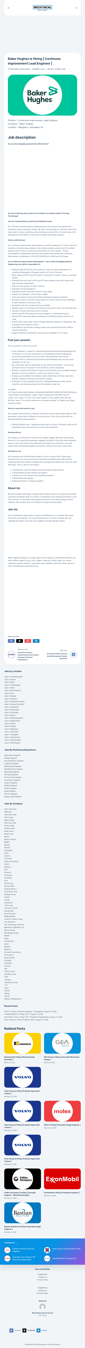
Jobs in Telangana (11, 734)
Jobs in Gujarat (10, 696)
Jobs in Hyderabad (11, 710)
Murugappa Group (11, 933)
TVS (5, 985)
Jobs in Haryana (10, 699)
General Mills (9, 886)
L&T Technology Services (14, 925)
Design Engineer (10, 758)
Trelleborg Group (11, 982)
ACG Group (8, 817)
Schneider (8, 963)
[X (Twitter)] (19, 641)
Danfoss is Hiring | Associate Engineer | (23, 1250)
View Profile (42, 1315)
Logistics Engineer (11, 763)
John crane (8, 905)
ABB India (8, 812)
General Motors (10, 889)
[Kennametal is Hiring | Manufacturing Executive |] (22, 1043)
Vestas (6, 993)
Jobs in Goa (9, 693)
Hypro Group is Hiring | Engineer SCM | (19, 1020)
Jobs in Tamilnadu (11, 732)
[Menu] (9, 8)
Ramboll (7, 947)
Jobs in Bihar (9, 682)
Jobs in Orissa (9, 723)
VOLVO (7, 996)
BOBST (7, 842)
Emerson (7, 872)
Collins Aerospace (11, 861)
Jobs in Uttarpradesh (12, 740)
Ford (6, 881)
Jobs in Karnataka (11, 712)
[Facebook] (11, 641)
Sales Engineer (10, 791)
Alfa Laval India (10, 823)
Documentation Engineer (14, 761)
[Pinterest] (27, 641)
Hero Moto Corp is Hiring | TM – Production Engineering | (26, 1017)
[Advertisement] (42, 31)
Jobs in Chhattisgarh (12, 685)
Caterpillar (8, 850)
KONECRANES (9, 916)
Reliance (7, 949)
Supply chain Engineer (13, 796)
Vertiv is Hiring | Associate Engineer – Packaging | (24, 1011)
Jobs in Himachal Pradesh (14, 701)
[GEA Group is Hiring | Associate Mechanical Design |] (62, 1043)
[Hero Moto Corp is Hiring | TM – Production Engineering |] (7, 1258)
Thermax (7, 980)
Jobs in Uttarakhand (12, 737)
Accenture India (10, 815)
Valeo (6, 988)
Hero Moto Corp (10, 892)
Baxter (6, 837)
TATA (6, 977)
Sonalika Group (10, 974)
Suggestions (42, 1274)
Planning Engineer (11, 774)
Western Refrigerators (12, 999)
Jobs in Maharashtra (12, 721)
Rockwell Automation (12, 952)
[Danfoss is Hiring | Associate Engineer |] (7, 1250)
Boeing (7, 845)
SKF (5, 969)
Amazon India (9, 828)
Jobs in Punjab (10, 726)
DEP (6, 870)
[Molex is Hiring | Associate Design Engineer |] (62, 1111)
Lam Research (9, 922)
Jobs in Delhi (9, 688)
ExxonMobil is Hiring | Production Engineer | (62, 1193)
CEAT (6, 853)
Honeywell (8, 903)
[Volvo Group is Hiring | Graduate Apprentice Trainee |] (22, 1077)
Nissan (6, 936)
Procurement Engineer (13, 777)
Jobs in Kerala (9, 715)
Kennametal (8, 911)
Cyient (6, 864)
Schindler (8, 960)
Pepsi (6, 938)
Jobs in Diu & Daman (12, 690)
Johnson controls (11, 908)
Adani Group (9, 820)
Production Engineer (12, 780)
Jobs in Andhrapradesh (13, 677)
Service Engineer (10, 794)
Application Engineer (12, 755)
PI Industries (9, 941)
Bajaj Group (8, 834)
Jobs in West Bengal (12, 743)
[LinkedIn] (36, 641)
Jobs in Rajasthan (11, 729)
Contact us (42, 1277)
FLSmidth (8, 878)
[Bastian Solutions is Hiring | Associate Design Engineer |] (22, 1212)
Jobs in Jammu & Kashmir (14, 704)
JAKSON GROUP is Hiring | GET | (17, 1014)
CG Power (8, 858)
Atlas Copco (9, 831)
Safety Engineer (10, 788)
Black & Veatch (10, 839)
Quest (6, 944)
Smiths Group (9, 971)
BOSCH (7, 848)
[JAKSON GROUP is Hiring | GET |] (47, 1258)
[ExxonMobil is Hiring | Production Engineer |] (62, 1179)
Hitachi (7, 897)
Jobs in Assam (10, 679)
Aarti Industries (10, 809)
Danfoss (7, 867)
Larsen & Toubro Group (13, 919)
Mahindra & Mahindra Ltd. (14, 927)
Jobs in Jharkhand (11, 707)
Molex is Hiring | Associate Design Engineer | (62, 1125)
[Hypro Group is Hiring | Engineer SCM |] (47, 1250)
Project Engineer (10, 783)
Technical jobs (60, 69)
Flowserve (8, 875)
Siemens (7, 966)
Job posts (50, 69)
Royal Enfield (9, 958)
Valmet (7, 991)
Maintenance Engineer (13, 766)
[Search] (76, 8)
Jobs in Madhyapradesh (13, 718)
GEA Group (8, 883)
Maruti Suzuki (9, 930)
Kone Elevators (10, 914)
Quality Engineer (10, 785)
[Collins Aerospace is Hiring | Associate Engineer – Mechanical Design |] (22, 1179)
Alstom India (9, 826)
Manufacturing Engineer (13, 769)
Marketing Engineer (11, 772)
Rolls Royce (8, 955)
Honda (6, 900)
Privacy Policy (42, 1280)
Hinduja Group (10, 894)
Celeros (7, 856)
